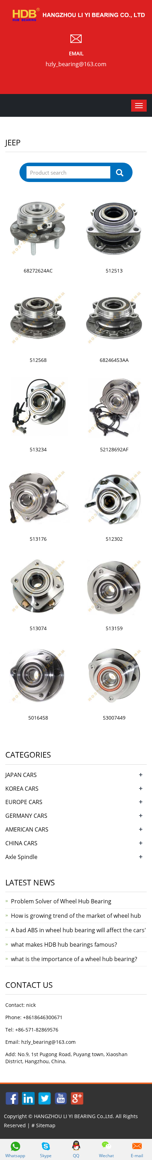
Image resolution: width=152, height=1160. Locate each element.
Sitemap (45, 1125)
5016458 (38, 717)
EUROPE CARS (23, 802)
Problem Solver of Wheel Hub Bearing (61, 901)
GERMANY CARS (26, 816)
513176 (38, 538)
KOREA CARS (22, 788)
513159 (114, 628)
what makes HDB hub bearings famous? (64, 944)
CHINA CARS (21, 843)
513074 (38, 628)
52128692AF (114, 449)
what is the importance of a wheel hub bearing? (74, 959)
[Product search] (119, 172)
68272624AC (38, 270)
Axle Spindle (21, 857)
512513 (114, 270)
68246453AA (114, 360)
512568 (38, 360)
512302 (114, 538)
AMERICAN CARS (26, 829)
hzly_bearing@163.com (76, 64)
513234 (38, 449)
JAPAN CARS (21, 775)
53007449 (114, 717)
